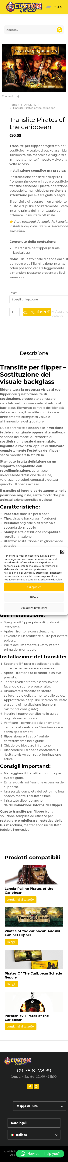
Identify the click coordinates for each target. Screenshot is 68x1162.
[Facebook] (30, 1086)
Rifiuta (34, 597)
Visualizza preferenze (34, 607)
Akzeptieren (34, 586)
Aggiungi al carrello (36, 312)
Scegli (11, 942)
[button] (62, 552)
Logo (13, 292)
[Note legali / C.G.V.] (34, 1123)
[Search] (59, 30)
